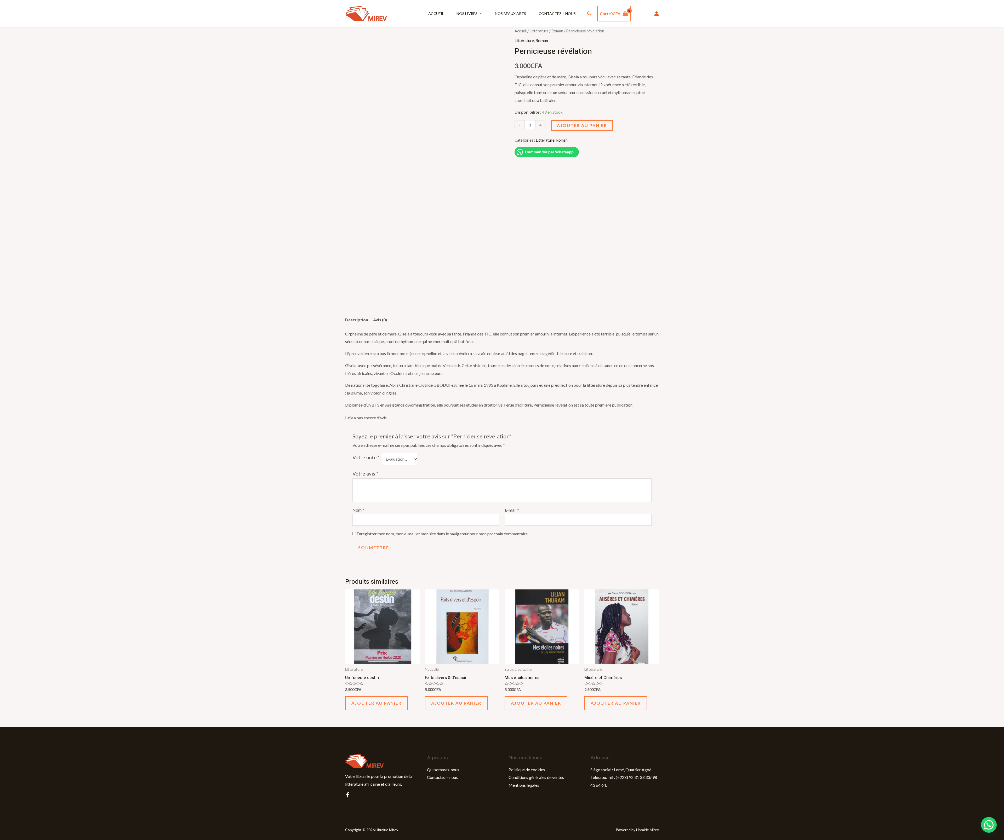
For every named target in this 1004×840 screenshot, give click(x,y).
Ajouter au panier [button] (376, 702)
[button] (989, 825)
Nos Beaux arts (510, 13)
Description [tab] (356, 319)
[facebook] (347, 794)
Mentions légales (524, 785)
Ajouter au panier (582, 125)
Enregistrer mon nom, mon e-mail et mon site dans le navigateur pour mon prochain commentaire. (442, 533)
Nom (358, 509)
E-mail (512, 509)
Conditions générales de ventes (536, 777)
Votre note (366, 457)
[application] (479, 13)
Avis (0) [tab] (380, 319)
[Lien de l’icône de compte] (656, 13)
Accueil (436, 13)
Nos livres (467, 13)
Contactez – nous (557, 13)
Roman (557, 30)
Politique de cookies (527, 769)
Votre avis (365, 474)
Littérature (539, 30)
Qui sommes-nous (443, 769)
